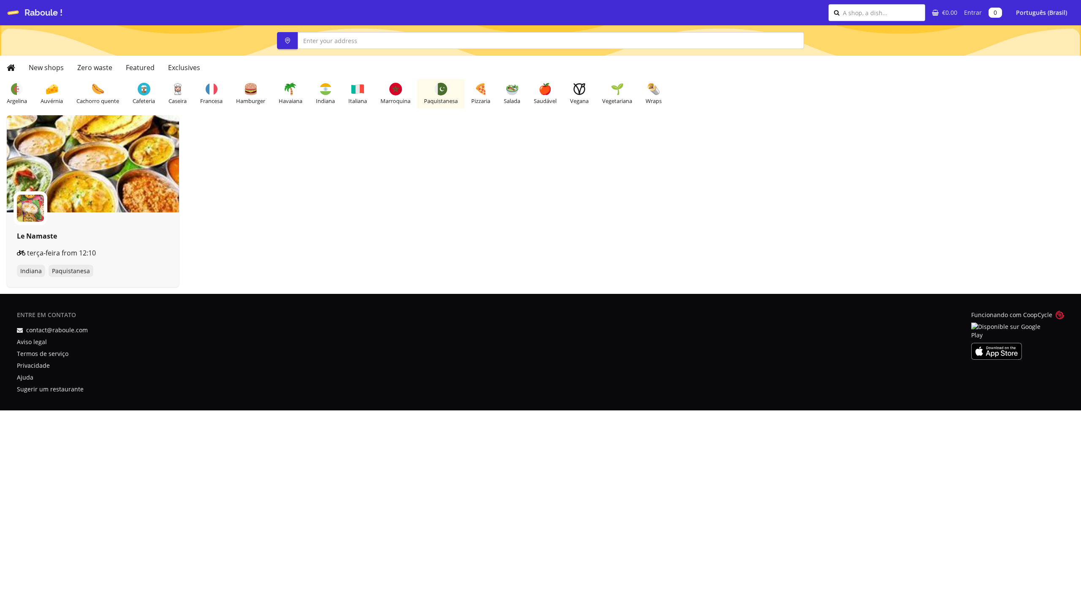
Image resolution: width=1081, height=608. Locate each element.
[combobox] (881, 13)
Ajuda (25, 377)
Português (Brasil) (1041, 12)
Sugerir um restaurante (50, 389)
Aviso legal (32, 342)
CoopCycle (1037, 315)
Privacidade (33, 365)
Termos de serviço (42, 354)
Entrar (973, 12)
